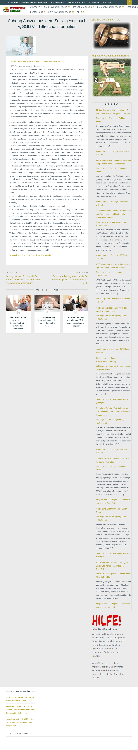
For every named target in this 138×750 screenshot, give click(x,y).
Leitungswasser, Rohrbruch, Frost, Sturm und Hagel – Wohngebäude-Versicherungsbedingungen (23, 279)
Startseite (36, 7)
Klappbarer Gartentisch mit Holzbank (111, 55)
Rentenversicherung (59, 12)
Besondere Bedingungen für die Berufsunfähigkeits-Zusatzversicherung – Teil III (69, 279)
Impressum (94, 2)
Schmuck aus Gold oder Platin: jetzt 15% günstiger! (31, 255)
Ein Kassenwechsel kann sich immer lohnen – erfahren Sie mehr (47, 321)
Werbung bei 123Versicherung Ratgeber (27, 2)
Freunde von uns (76, 2)
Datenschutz (57, 2)
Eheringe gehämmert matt (106, 19)
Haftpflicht (36, 12)
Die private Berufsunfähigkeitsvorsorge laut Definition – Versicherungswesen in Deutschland (113, 411)
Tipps (79, 12)
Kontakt (107, 2)
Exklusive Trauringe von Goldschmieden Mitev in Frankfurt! (34, 62)
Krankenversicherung (55, 7)
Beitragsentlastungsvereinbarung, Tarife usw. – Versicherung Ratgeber (75, 321)
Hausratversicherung (109, 7)
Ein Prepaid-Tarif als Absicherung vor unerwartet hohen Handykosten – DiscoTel (112, 565)
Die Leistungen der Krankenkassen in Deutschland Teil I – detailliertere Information (18, 323)
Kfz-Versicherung (82, 7)
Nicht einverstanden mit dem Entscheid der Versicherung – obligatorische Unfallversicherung (113, 214)
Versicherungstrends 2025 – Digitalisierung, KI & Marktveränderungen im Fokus (20, 722)
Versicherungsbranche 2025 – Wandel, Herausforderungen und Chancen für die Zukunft (20, 709)
